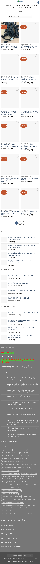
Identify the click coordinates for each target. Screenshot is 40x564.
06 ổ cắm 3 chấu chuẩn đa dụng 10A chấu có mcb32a (16, 447)
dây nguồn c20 (25, 455)
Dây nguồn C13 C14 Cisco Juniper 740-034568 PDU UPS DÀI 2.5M (30, 79)
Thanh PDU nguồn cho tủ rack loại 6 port (12, 502)
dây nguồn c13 (17, 450)
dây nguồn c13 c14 (28, 450)
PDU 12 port (24, 473)
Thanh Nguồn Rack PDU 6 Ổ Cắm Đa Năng (21, 414)
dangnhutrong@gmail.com (9, 367)
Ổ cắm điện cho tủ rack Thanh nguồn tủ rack (13, 513)
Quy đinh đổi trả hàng (8, 542)
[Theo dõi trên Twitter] (27, 366)
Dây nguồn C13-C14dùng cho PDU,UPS (29, 179)
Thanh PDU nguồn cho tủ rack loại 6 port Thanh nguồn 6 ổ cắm (18, 505)
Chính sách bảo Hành (8, 529)
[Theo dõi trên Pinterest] (30, 366)
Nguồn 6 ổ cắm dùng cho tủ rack (10, 470)
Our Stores (22, 558)
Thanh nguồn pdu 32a (28, 496)
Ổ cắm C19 (29, 508)
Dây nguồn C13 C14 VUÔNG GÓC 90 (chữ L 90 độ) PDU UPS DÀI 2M (29, 146)
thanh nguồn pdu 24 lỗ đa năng (10, 493)
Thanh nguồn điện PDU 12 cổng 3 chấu (24, 499)
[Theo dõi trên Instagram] (23, 366)
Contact (34, 558)
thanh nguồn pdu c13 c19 (28, 476)
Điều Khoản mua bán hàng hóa (11, 546)
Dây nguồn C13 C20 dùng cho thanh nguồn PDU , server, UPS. (10, 180)
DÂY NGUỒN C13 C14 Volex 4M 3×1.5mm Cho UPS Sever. (9, 145)
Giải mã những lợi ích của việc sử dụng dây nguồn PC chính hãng (21, 379)
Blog (28, 558)
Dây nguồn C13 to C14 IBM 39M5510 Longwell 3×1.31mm (10, 47)
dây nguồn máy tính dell (8, 461)
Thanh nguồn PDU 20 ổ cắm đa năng (11, 490)
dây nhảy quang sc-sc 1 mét (28, 464)
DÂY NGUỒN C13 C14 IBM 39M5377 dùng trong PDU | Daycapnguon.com (9, 113)
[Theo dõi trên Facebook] (20, 366)
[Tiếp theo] (23, 223)
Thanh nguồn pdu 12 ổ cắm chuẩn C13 (12, 487)
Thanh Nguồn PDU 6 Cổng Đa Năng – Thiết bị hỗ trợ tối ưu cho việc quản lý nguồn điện (22, 391)
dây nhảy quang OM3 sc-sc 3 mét (11, 464)
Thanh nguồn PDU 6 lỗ (20, 482)
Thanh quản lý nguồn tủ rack (9, 508)
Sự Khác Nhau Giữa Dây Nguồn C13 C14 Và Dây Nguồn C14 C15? (21, 435)
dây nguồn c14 (6, 455)
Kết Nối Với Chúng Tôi (10, 558)
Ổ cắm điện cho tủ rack (8, 511)
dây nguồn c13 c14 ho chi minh (10, 452)
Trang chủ (7, 6)
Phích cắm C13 (6, 476)
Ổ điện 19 (29, 513)
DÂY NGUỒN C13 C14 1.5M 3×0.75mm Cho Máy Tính (29, 47)
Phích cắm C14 (16, 476)
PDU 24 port (33, 473)
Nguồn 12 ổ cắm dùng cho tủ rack (11, 473)
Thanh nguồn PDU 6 (7, 482)
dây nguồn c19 (15, 455)
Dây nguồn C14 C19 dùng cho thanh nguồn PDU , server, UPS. (10, 213)
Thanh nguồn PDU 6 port (8, 484)
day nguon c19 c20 (7, 450)
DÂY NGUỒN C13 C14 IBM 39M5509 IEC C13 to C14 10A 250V (30, 113)
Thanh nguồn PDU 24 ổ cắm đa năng (11, 496)
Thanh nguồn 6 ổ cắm (7, 479)
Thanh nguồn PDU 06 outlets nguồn (24, 479)
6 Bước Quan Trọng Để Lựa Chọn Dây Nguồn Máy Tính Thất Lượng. (21, 403)
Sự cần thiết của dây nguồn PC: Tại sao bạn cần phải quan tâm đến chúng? (22, 385)
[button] (2, 2)
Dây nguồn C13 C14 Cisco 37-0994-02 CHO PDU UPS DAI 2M (10, 79)
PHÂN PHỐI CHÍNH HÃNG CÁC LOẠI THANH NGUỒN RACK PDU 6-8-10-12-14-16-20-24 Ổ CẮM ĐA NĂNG (22, 422)
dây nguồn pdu (20, 461)
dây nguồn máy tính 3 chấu (21, 458)
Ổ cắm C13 (21, 508)
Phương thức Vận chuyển (9, 534)
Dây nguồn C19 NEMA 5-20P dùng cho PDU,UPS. (29, 212)
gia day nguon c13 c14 (24, 467)
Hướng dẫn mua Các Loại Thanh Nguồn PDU (21, 408)
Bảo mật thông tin (7, 525)
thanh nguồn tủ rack (7, 499)
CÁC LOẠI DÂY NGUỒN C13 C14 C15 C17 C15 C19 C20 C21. (22, 429)
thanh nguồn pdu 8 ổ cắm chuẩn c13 (26, 484)
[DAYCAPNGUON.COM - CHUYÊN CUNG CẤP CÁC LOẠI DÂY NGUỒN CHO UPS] (20, 1)
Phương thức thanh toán (9, 538)
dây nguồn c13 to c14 (25, 452)
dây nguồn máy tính (7, 458)
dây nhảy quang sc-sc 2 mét (9, 467)
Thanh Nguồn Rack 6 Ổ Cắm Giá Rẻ (18, 396)
